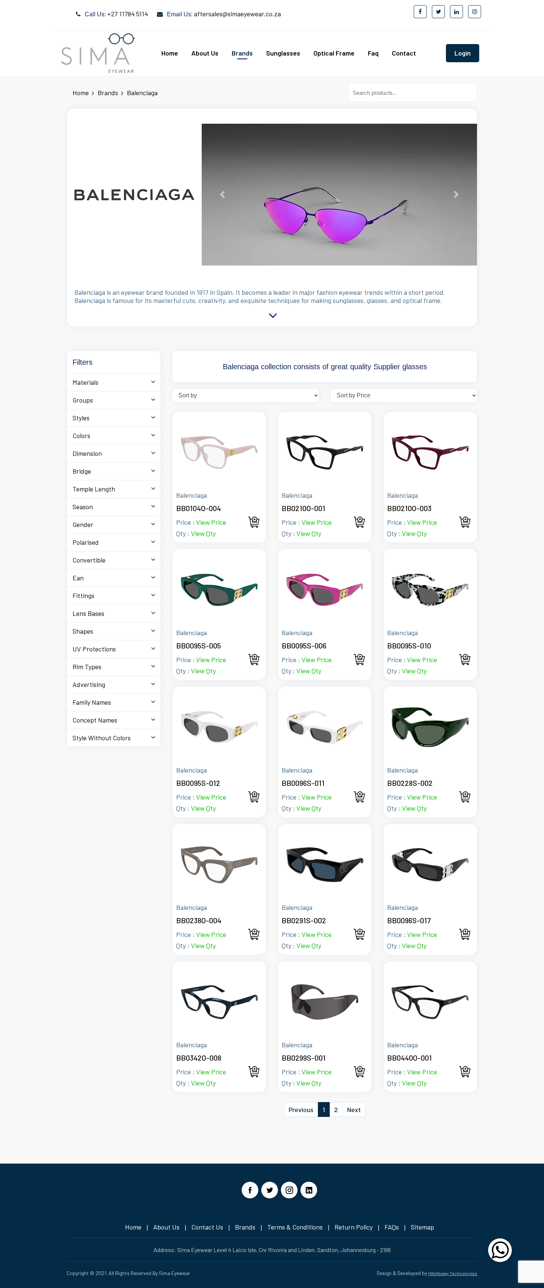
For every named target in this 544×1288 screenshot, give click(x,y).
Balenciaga (142, 93)
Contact (404, 53)
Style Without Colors (102, 738)
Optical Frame (334, 53)
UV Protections (94, 649)
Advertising (89, 684)
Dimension (87, 453)
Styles (81, 418)
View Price (211, 522)
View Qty (203, 533)
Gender (83, 524)
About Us (204, 53)
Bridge (82, 471)
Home (169, 53)
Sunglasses (283, 53)
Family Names (92, 702)
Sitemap (422, 1227)
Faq (373, 53)
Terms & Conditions (295, 1227)
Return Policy (354, 1227)
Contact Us (207, 1227)
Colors (81, 435)
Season (83, 507)
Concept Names (95, 720)
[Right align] (499, 1255)
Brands (242, 53)
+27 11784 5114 (127, 14)
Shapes (83, 631)
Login (462, 53)
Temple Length (94, 489)
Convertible (89, 560)
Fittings (83, 595)
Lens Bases (88, 613)
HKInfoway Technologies (452, 1273)
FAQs (392, 1227)
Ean (78, 578)
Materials (85, 382)
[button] (222, 195)
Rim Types (87, 667)
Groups (83, 400)
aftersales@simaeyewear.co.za (237, 14)
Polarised (86, 542)
